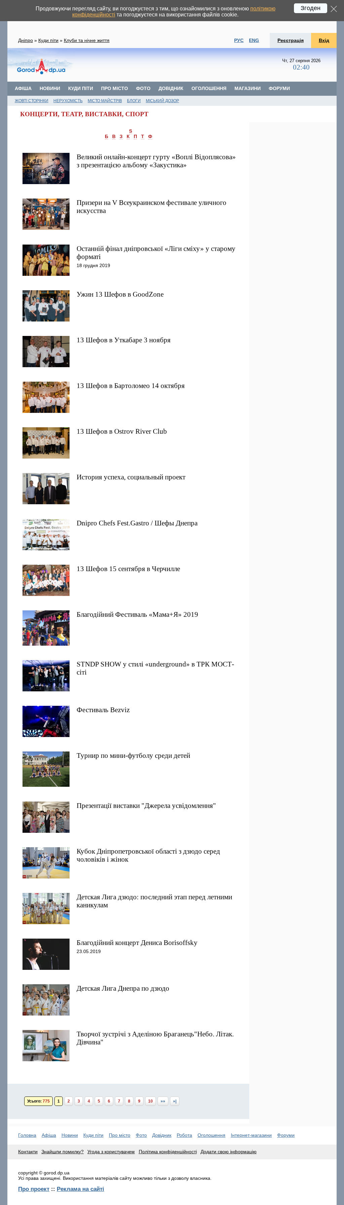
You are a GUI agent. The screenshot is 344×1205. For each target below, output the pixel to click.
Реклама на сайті (80, 1189)
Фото (143, 88)
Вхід (324, 40)
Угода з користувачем (111, 1151)
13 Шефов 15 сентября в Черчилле (128, 568)
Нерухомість (68, 100)
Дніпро (25, 40)
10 (150, 1101)
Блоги (134, 100)
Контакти (28, 1151)
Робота (184, 1135)
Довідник (171, 88)
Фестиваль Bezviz (103, 710)
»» (163, 1101)
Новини (50, 88)
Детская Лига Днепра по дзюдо (123, 988)
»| (174, 1101)
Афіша (23, 88)
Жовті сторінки (31, 100)
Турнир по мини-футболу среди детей (133, 755)
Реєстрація (290, 40)
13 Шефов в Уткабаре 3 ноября (124, 340)
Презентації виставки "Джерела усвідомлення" (146, 805)
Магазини (247, 88)
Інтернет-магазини (251, 1135)
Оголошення (208, 88)
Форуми (279, 88)
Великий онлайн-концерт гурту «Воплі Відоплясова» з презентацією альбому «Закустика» (156, 161)
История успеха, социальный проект (131, 477)
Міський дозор (162, 100)
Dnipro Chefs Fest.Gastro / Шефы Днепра (137, 523)
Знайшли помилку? (62, 1151)
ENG (254, 40)
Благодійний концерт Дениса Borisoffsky (137, 942)
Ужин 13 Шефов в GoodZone (120, 294)
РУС (239, 40)
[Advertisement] (178, 65)
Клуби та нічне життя (87, 40)
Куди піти (48, 40)
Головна (27, 1135)
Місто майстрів (105, 100)
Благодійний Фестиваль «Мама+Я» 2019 (137, 614)
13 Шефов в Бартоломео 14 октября (131, 385)
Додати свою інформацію (229, 1151)
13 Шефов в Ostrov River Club (122, 431)
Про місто (114, 88)
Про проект (33, 1189)
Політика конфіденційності (168, 1151)
